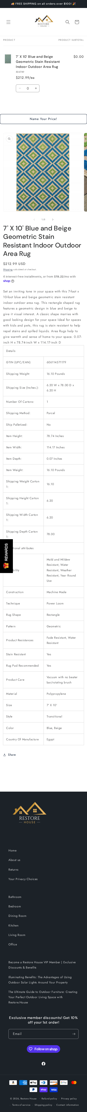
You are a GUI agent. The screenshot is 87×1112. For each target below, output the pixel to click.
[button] (8, 22)
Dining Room (17, 916)
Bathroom (15, 897)
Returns (13, 869)
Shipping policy (43, 1105)
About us (14, 860)
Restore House (28, 1098)
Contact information (67, 1105)
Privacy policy (69, 1098)
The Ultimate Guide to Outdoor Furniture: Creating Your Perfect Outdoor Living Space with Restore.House (42, 997)
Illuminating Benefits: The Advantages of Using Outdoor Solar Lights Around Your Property (40, 979)
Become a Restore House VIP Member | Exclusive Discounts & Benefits (42, 965)
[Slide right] (52, 219)
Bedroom (14, 906)
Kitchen (13, 925)
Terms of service (21, 1105)
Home (12, 850)
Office (12, 944)
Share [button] (12, 755)
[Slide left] (34, 219)
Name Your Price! (43, 119)
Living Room (17, 935)
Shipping (8, 269)
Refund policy (49, 1098)
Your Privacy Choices (23, 879)
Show (6, 556)
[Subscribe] (73, 1034)
